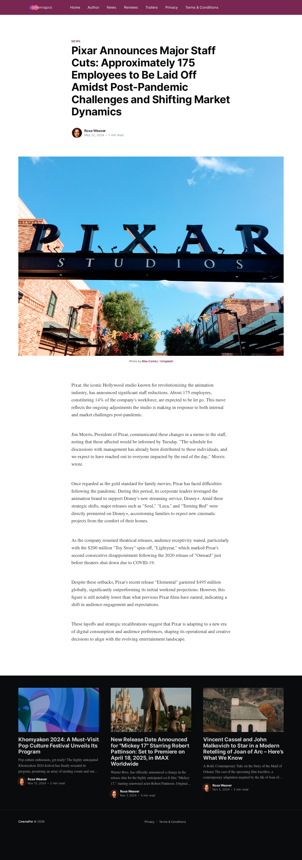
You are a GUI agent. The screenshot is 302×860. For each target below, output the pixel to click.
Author (93, 7)
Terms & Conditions (201, 7)
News (111, 7)
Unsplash (166, 361)
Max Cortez (150, 361)
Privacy (171, 7)
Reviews (131, 7)
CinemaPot (25, 821)
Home (75, 7)
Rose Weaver (95, 130)
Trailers (151, 7)
